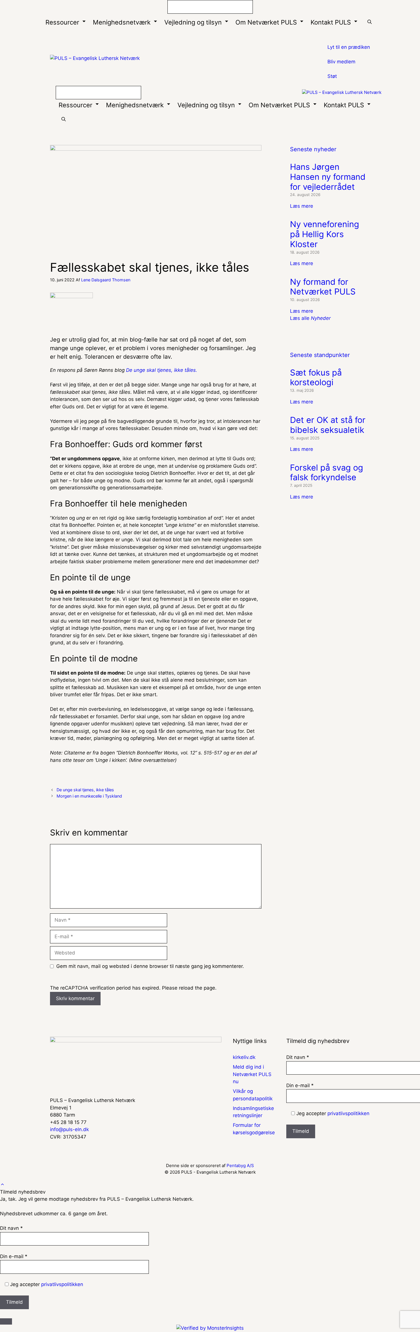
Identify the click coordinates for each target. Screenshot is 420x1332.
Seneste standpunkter (320, 355)
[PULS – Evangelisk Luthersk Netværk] (341, 92)
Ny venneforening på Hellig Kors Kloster (324, 234)
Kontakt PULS (331, 22)
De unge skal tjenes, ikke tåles (85, 789)
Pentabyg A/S (240, 1165)
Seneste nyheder (313, 149)
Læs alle (310, 318)
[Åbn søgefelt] (369, 22)
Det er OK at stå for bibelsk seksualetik (327, 425)
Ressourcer (62, 22)
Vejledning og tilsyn (193, 22)
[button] (2, 1184)
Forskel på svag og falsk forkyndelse (326, 473)
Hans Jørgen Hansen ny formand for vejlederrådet (327, 177)
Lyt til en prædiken (348, 47)
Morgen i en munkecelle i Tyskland (89, 796)
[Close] (6, 1321)
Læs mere (301, 206)
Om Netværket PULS (266, 22)
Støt (332, 76)
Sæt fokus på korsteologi (316, 378)
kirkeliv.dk (244, 1057)
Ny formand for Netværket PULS (323, 287)
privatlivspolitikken (348, 1113)
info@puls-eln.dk (69, 1129)
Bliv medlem (341, 61)
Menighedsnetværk (122, 22)
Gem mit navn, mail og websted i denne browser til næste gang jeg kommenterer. (150, 966)
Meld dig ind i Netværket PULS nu (252, 1074)
